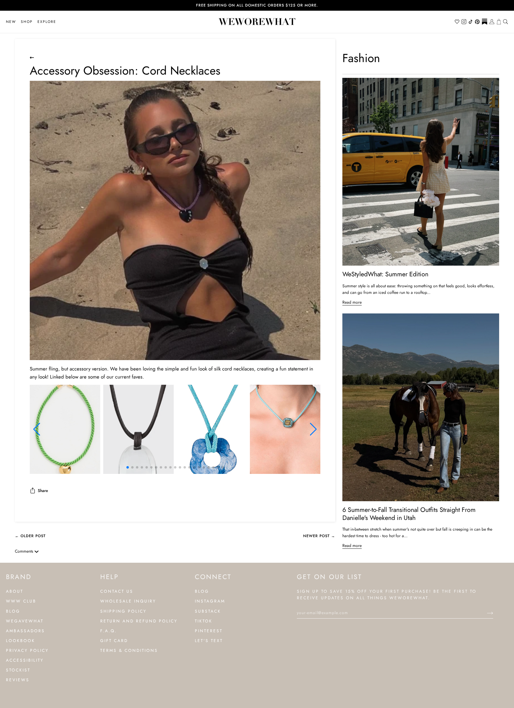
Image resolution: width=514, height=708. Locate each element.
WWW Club (21, 601)
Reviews (17, 680)
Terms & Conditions (129, 650)
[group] (65, 429)
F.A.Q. (108, 631)
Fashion (361, 58)
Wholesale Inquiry (128, 601)
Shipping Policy (123, 611)
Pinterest (208, 631)
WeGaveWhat (24, 621)
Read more (352, 302)
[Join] (485, 612)
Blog (13, 611)
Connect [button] (213, 576)
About (14, 591)
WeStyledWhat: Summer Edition (385, 274)
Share (43, 490)
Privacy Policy (27, 650)
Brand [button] (19, 576)
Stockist (18, 670)
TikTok (203, 621)
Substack (208, 611)
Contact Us (116, 591)
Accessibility (25, 660)
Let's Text (209, 641)
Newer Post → (319, 536)
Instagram (210, 601)
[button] (26, 21)
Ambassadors (25, 631)
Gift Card (114, 641)
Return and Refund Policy (139, 621)
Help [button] (109, 576)
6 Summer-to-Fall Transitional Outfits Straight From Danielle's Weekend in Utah (409, 513)
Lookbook (20, 641)
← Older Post (30, 536)
